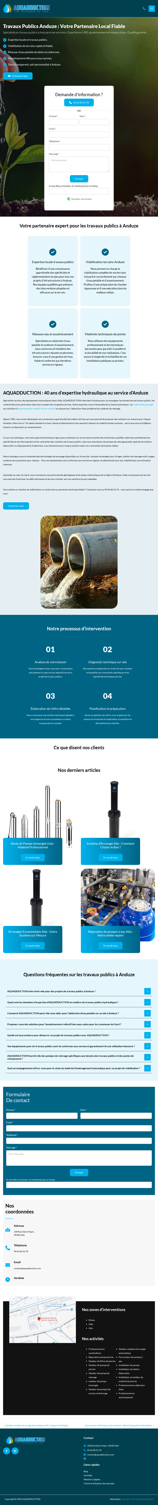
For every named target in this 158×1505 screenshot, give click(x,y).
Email (52, 128)
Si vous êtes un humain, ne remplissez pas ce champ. (73, 186)
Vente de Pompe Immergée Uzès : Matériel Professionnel (33, 845)
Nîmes (92, 1320)
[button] (144, 8)
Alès (91, 1328)
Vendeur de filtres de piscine (102, 1361)
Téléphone (55, 141)
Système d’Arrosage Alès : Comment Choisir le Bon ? (110, 845)
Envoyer (79, 178)
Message (54, 154)
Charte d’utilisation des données (99, 1483)
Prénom (53, 116)
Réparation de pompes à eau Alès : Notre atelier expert (110, 933)
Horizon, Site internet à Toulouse (137, 1499)
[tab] (79, 991)
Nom (83, 116)
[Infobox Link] (19, 1231)
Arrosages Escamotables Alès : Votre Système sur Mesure (32, 933)
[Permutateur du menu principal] (152, 8)
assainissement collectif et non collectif (36, 408)
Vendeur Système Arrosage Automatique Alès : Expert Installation (35, 1425)
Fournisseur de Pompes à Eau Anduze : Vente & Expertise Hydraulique (120, 1425)
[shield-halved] (69, 199)
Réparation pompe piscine (101, 1357)
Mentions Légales (92, 1479)
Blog (86, 1471)
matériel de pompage (143, 404)
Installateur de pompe (129, 1365)
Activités (88, 1475)
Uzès (91, 1324)
